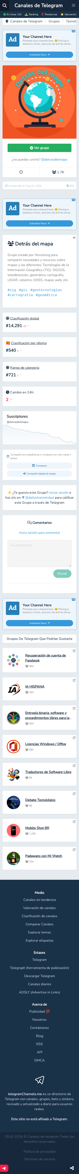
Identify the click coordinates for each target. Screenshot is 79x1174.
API (39, 1052)
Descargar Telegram (39, 976)
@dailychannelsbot (39, 497)
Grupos (54, 21)
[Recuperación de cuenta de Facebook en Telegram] (74, 651)
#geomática (47, 295)
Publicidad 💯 (39, 1011)
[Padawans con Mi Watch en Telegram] (74, 849)
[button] (73, 5)
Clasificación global (24, 318)
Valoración (70, 14)
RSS (39, 1044)
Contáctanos (39, 1028)
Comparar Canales (40, 924)
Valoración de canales (39, 908)
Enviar (62, 573)
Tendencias (51, 14)
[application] (39, 428)
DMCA (39, 1060)
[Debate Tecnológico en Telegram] (74, 793)
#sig (13, 290)
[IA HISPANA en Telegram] (74, 680)
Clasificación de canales (39, 916)
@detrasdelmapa (54, 159)
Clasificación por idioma (29, 343)
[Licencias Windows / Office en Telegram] (74, 737)
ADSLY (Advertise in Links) (39, 992)
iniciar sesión (58, 492)
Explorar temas (39, 932)
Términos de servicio (39, 1159)
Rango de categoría (24, 367)
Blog (39, 1036)
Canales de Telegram (26, 21)
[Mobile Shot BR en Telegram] (74, 821)
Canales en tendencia (39, 900)
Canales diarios (39, 984)
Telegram (39, 959)
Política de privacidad (39, 1151)
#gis (24, 290)
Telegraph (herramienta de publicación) (39, 968)
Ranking (33, 14)
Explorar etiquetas (40, 940)
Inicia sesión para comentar (39, 532)
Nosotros (39, 1019)
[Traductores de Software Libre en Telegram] (74, 765)
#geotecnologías (47, 290)
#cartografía (21, 295)
